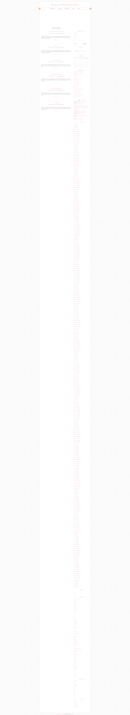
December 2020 (76, 204)
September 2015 (76, 326)
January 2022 (75, 179)
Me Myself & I (67, 8)
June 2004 (75, 583)
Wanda (75, 673)
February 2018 (76, 270)
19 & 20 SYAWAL (76, 83)
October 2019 (76, 231)
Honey (75, 625)
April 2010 (75, 449)
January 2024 (75, 133)
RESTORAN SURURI (82, 110)
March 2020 (75, 222)
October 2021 (76, 185)
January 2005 (75, 569)
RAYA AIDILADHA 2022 (56, 74)
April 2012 (75, 403)
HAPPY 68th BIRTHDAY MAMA (79, 95)
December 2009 (76, 457)
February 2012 (76, 407)
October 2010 (76, 438)
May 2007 (75, 517)
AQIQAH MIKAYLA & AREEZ (78, 71)
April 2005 (75, 563)
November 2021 (76, 183)
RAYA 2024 (75, 87)
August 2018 (75, 258)
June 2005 (75, 559)
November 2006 (76, 529)
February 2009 (76, 476)
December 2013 (76, 364)
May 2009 (75, 471)
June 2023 (75, 146)
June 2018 (75, 262)
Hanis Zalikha (76, 621)
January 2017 (75, 295)
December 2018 (76, 251)
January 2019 (75, 249)
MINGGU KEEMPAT (77, 93)
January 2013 (75, 386)
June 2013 (75, 376)
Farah (74, 593)
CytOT (75, 608)
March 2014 (75, 361)
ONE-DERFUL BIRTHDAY (78, 89)
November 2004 (76, 573)
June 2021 (75, 193)
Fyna (74, 619)
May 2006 (75, 538)
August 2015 (75, 328)
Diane (74, 688)
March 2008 (75, 498)
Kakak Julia (75, 641)
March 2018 (75, 268)
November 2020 (76, 206)
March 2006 (75, 542)
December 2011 (76, 411)
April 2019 (75, 243)
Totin (74, 696)
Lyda (74, 646)
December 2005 (76, 548)
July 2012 (75, 397)
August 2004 (75, 579)
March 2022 (75, 175)
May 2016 (75, 310)
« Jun (74, 67)
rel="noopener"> (81, 54)
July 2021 (75, 191)
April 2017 (75, 289)
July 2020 (75, 214)
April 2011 (75, 426)
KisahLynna (75, 644)
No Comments (62, 33)
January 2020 (75, 225)
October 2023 (76, 139)
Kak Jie (75, 639)
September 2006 (76, 530)
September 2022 (76, 164)
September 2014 (76, 349)
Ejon (74, 690)
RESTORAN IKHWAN (82, 101)
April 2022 (75, 173)
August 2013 (75, 372)
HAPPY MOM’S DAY (77, 79)
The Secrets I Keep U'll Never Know (65, 5)
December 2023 (76, 135)
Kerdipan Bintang (76, 643)
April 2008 (75, 496)
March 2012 (75, 405)
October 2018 (76, 254)
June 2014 (75, 355)
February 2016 (76, 316)
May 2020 (75, 218)
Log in (75, 701)
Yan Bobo (75, 675)
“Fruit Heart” (52, 8)
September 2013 (76, 370)
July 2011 (75, 420)
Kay (74, 694)
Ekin (74, 692)
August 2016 (75, 305)
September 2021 (76, 187)
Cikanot (75, 686)
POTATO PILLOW (76, 75)
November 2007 (76, 505)
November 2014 (76, 345)
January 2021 (75, 202)
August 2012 (75, 395)
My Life (73, 8)
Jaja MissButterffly (76, 633)
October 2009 (76, 461)
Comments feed (76, 704)
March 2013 (75, 382)
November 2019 (76, 229)
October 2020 (76, 208)
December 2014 (76, 343)
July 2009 (75, 467)
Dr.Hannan (75, 610)
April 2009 (75, 473)
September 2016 (76, 303)
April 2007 (75, 519)
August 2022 (75, 166)
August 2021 (75, 189)
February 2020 (76, 224)
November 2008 (76, 482)
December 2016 (76, 297)
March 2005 (75, 565)
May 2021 (75, 195)
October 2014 (76, 347)
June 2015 (75, 332)
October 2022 (76, 162)
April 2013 (75, 380)
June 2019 (75, 239)
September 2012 (76, 393)
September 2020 (76, 210)
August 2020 (75, 212)
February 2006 (76, 544)
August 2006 (75, 532)
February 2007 (76, 523)
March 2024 (75, 129)
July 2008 (75, 490)
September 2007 (76, 509)
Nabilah (75, 652)
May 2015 (75, 334)
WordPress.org (76, 706)
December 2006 (76, 527)
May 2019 (75, 241)
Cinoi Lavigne (76, 606)
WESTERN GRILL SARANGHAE (56, 31)
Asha (74, 600)
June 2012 (75, 399)
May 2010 (75, 447)
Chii (74, 682)
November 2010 (76, 436)
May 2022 (75, 171)
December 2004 (76, 571)
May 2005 (75, 561)
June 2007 (75, 515)
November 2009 (76, 459)
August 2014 (75, 351)
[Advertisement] (65, 19)
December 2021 (76, 181)
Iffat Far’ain (75, 627)
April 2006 (75, 540)
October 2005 (76, 552)
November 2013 (76, 366)
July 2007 (75, 513)
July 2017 (75, 283)
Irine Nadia (75, 631)
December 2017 (76, 274)
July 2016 (75, 307)
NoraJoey (75, 656)
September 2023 (76, 141)
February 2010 (76, 453)
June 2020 (75, 216)
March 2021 (75, 198)
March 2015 (75, 337)
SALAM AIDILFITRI (77, 91)
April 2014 (75, 359)
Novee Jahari (75, 658)
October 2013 (76, 368)
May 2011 (75, 424)
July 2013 (75, 374)
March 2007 (75, 521)
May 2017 (75, 287)
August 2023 (75, 142)
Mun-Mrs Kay (76, 650)
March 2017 (75, 291)
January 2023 (75, 156)
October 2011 (76, 415)
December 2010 (76, 434)
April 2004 (75, 586)
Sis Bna (75, 664)
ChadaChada (75, 604)
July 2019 (75, 237)
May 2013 (75, 378)
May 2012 (75, 401)
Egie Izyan (75, 612)
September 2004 (76, 577)
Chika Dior (75, 684)
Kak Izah (75, 637)
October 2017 (76, 278)
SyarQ (74, 670)
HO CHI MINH (56, 102)
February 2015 (76, 339)
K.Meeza (75, 635)
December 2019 (76, 227)
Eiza (74, 614)
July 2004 (75, 581)
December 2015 (76, 320)
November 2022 (76, 160)
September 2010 (76, 440)
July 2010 (75, 444)
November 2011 (76, 413)
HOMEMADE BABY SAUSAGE (78, 73)
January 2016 (75, 318)
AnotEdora (75, 680)
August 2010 (75, 442)
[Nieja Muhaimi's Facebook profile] (81, 51)
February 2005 (76, 567)
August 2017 (75, 281)
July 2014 (75, 353)
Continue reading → (56, 54)
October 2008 (76, 484)
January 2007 (75, 525)
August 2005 (75, 556)
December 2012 (76, 388)
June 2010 (75, 446)
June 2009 (75, 469)
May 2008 (75, 494)
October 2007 (76, 507)
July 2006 (75, 534)
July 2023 (75, 144)
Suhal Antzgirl (76, 668)
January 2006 (75, 546)
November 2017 (76, 276)
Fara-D (75, 617)
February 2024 (76, 131)
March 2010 (75, 451)
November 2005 (76, 550)
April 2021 (75, 197)
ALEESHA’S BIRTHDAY (56, 88)
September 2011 (76, 417)
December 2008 (76, 480)
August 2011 (75, 419)
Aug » (77, 67)
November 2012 (76, 390)
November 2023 (76, 137)
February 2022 (76, 177)
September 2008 (76, 486)
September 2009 (76, 463)
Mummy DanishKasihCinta (77, 648)
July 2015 (75, 330)
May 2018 (75, 264)
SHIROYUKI (56, 46)
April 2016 (75, 312)
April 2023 (75, 150)
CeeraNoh (75, 602)
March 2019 (75, 245)
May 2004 (75, 585)
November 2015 (76, 322)
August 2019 (75, 235)
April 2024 (75, 127)
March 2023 (75, 152)
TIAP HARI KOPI (56, 60)
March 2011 (75, 428)
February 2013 (76, 384)
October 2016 (76, 301)
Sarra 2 (75, 660)
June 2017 (75, 285)
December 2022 (76, 158)
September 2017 (76, 280)
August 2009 (75, 465)
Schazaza (75, 662)
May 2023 (75, 148)
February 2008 (76, 500)
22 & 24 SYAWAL (76, 81)
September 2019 (76, 233)
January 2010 (75, 455)
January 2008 (75, 502)
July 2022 (75, 168)
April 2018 (75, 266)
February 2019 (76, 247)
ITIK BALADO (76, 77)
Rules (79, 8)
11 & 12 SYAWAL (76, 85)
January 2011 (75, 432)
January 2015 (75, 341)
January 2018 (75, 272)
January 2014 (75, 363)
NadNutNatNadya (76, 654)
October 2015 (76, 324)
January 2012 (75, 409)
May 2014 (75, 357)
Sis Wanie (75, 666)
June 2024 (75, 123)
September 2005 (76, 554)
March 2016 (75, 314)
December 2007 (76, 503)
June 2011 (75, 422)
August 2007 (75, 511)
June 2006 (75, 536)
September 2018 (76, 256)
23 (85, 64)
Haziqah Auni (76, 623)
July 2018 (75, 260)
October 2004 (76, 575)
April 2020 (75, 220)
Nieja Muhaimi (51, 33)
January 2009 (75, 478)
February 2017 (76, 293)
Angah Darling (76, 598)
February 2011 (76, 430)
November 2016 (76, 299)
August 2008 (75, 488)
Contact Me (60, 8)
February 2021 (76, 200)
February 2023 (76, 154)
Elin (74, 591)
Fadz (74, 616)
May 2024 (75, 125)
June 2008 (75, 492)
